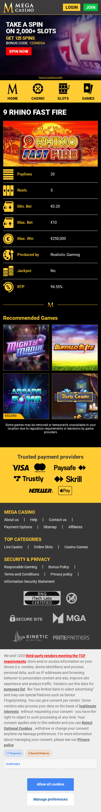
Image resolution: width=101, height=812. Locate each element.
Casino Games (76, 547)
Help (33, 520)
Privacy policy (62, 574)
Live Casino (13, 547)
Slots (63, 98)
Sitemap (50, 527)
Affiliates (75, 527)
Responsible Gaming (20, 567)
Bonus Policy (58, 567)
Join (90, 7)
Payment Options (18, 527)
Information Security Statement (29, 581)
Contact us (58, 520)
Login (72, 7)
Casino (38, 98)
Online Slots (43, 547)
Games (88, 98)
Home (13, 98)
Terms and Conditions (21, 574)
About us (11, 520)
